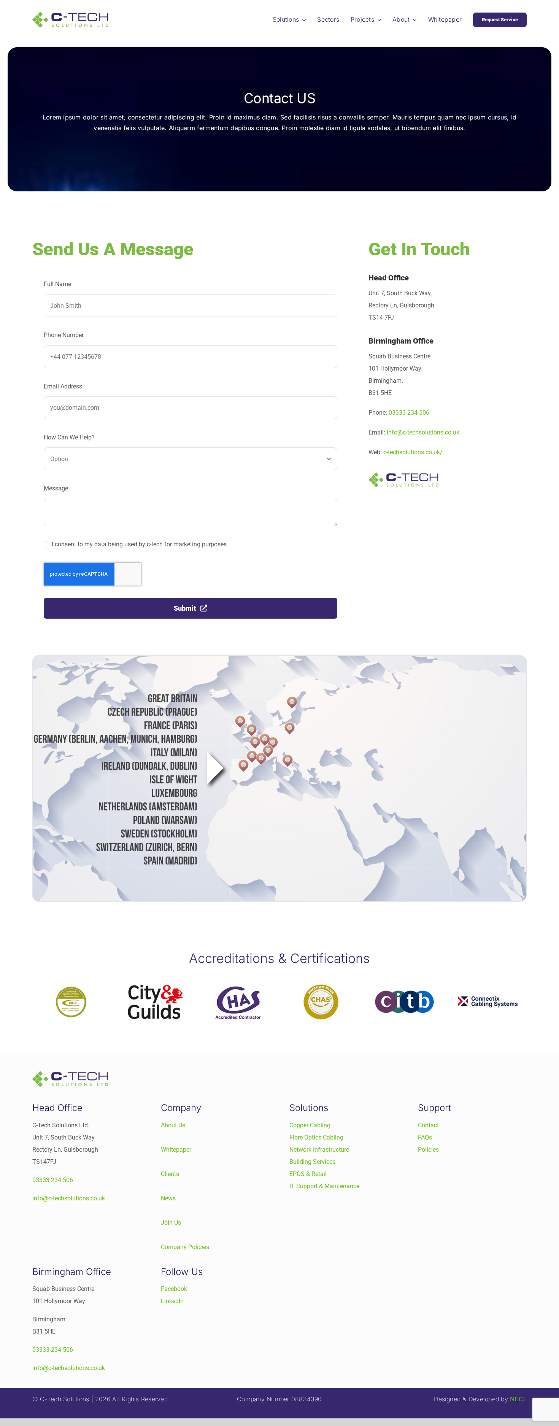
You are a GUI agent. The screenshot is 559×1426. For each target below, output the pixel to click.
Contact (428, 1125)
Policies (428, 1149)
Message (56, 488)
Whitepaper (176, 1149)
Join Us (171, 1222)
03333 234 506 (409, 412)
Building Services (312, 1161)
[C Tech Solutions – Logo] (70, 14)
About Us (173, 1125)
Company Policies (185, 1247)
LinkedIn (172, 1301)
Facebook (174, 1288)
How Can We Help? (69, 437)
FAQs (425, 1137)
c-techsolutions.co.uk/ (413, 452)
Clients (170, 1174)
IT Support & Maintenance (324, 1186)
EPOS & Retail (308, 1174)
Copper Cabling (309, 1125)
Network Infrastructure (319, 1149)
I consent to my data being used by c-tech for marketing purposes (139, 544)
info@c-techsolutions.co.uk (423, 432)
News (168, 1198)
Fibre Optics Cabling (316, 1137)
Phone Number (64, 335)
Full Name (57, 284)
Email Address (63, 386)
